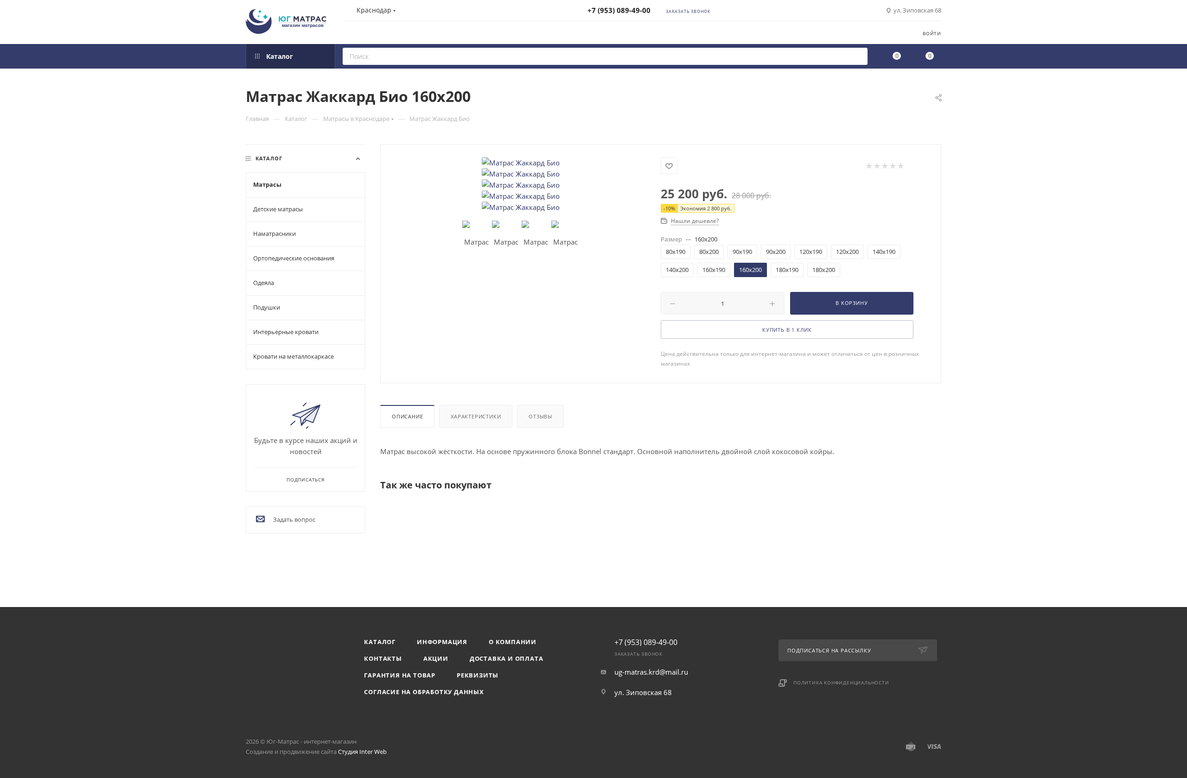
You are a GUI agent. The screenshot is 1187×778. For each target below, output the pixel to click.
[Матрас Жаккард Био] (520, 162)
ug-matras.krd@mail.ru (651, 672)
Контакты (383, 658)
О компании (512, 642)
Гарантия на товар (399, 675)
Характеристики (476, 416)
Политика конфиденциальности (841, 682)
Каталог (380, 642)
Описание (407, 416)
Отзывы (540, 416)
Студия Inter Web (362, 751)
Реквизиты (477, 675)
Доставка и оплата (506, 658)
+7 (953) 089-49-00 (619, 10)
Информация (442, 642)
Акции (435, 658)
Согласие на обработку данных (424, 692)
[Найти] (858, 56)
